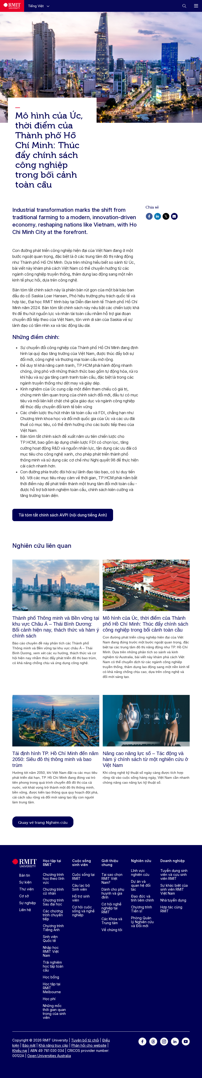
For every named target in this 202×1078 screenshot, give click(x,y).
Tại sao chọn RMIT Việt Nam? (111, 878)
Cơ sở (24, 896)
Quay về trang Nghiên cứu (42, 822)
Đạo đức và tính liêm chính (142, 898)
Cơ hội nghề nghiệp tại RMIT (111, 908)
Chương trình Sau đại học (53, 902)
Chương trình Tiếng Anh (53, 928)
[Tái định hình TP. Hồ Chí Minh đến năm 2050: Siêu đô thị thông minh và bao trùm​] (55, 720)
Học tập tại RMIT (52, 863)
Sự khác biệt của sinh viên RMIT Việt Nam (174, 889)
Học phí (49, 999)
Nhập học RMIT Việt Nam (51, 951)
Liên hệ (25, 910)
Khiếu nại (19, 1050)
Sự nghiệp (27, 903)
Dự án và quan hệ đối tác (141, 885)
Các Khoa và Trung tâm (111, 921)
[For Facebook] (142, 1041)
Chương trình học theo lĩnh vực (53, 878)
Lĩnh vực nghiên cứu (140, 872)
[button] (39, 6)
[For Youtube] (186, 1041)
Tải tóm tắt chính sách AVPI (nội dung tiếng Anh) (62, 514)
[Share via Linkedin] (157, 216)
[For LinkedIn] (175, 1041)
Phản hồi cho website (88, 1045)
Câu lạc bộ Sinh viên (81, 887)
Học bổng (51, 977)
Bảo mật (28, 1045)
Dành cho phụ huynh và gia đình (112, 893)
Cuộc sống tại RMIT (83, 876)
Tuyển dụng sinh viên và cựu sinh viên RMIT (173, 874)
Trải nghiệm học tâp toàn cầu (53, 966)
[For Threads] (153, 1041)
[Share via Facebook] (149, 216)
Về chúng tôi (111, 930)
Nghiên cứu (141, 861)
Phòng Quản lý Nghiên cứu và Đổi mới (142, 922)
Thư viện (26, 889)
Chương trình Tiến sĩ (141, 909)
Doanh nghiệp (172, 861)
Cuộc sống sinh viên (81, 863)
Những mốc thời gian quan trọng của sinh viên (54, 1012)
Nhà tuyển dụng (173, 900)
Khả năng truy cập (53, 1045)
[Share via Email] (174, 216)
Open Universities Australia (49, 1056)
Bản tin (24, 875)
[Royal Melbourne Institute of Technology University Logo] (12, 6)
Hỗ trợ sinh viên (81, 898)
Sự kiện (25, 882)
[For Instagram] (164, 1041)
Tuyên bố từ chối (85, 1040)
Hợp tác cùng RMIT (171, 909)
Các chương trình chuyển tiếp (53, 915)
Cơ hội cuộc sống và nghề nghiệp (83, 911)
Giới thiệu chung (109, 863)
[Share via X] (165, 216)
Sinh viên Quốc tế (50, 939)
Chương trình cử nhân (53, 891)
